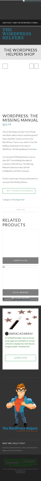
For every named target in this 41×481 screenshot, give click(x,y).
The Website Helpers (12, 462)
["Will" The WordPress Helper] (21, 407)
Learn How (20, 357)
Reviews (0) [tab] (20, 210)
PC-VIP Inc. (13, 469)
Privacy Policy (20, 472)
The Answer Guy (20, 470)
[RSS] (24, 476)
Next (36, 13)
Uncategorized (18, 199)
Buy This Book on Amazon (20, 190)
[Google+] (21, 476)
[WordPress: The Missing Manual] (21, 90)
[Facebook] (17, 476)
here (35, 149)
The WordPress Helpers (17, 34)
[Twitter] (19, 476)
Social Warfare (20, 292)
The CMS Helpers (29, 461)
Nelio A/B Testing (20, 298)
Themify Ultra (20, 260)
